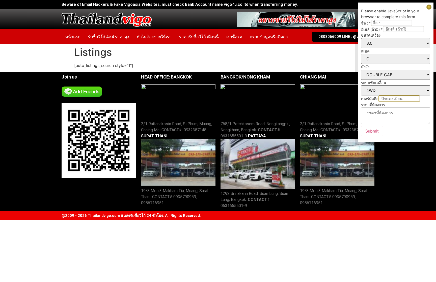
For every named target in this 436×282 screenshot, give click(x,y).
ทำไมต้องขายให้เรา (154, 36)
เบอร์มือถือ (369, 99)
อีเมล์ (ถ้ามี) (372, 29)
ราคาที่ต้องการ (373, 105)
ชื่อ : (366, 23)
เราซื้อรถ (234, 36)
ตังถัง (365, 67)
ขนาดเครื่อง (370, 35)
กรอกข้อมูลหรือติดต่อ (269, 36)
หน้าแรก (72, 36)
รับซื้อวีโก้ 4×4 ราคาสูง (108, 36)
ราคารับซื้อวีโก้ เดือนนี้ (199, 36)
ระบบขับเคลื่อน (373, 83)
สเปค (365, 51)
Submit (372, 131)
